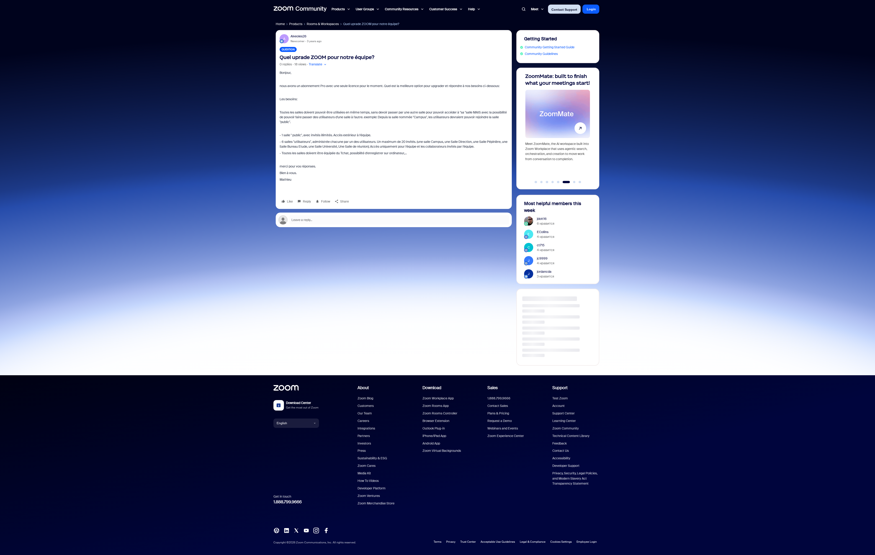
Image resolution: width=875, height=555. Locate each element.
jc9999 (542, 258)
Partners (364, 436)
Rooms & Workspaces (323, 24)
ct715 (541, 245)
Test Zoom (560, 398)
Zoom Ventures (369, 496)
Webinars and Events (502, 428)
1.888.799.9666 (287, 502)
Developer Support (565, 466)
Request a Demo (499, 421)
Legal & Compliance (533, 542)
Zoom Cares (367, 466)
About (363, 388)
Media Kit (364, 473)
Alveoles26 (298, 36)
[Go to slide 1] (536, 182)
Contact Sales (497, 406)
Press (362, 451)
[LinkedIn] (286, 530)
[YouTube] (306, 530)
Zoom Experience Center (505, 436)
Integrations (366, 428)
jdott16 (542, 219)
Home (280, 24)
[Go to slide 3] (547, 182)
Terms (437, 542)
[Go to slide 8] (577, 182)
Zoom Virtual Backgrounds (441, 451)
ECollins (542, 232)
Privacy (451, 542)
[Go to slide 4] (553, 182)
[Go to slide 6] (564, 182)
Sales (492, 388)
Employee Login (586, 542)
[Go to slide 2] (541, 182)
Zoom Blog (365, 398)
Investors (364, 443)
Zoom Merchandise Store (376, 503)
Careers (363, 421)
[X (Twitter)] (296, 530)
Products (295, 24)
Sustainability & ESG (372, 458)
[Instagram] (316, 530)
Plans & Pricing (498, 413)
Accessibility (561, 458)
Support (560, 388)
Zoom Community (565, 428)
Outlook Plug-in (433, 428)
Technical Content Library (570, 436)
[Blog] (276, 530)
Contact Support (564, 9)
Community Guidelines (541, 54)
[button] (318, 64)
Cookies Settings (561, 542)
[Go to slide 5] (558, 182)
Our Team (365, 413)
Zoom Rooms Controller (439, 413)
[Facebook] (326, 530)
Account (558, 406)
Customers (366, 406)
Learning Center (564, 421)
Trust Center (468, 542)
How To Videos (368, 481)
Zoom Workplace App (438, 398)
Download (431, 388)
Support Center (563, 413)
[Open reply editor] (394, 220)
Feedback (559, 443)
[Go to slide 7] (569, 182)
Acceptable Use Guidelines (498, 542)
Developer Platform (372, 488)
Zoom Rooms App (435, 406)
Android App (431, 443)
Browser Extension (435, 421)
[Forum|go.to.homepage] (300, 9)
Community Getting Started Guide (549, 47)
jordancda (544, 272)
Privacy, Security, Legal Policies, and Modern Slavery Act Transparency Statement (574, 478)
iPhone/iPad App (434, 436)
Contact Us (560, 451)
